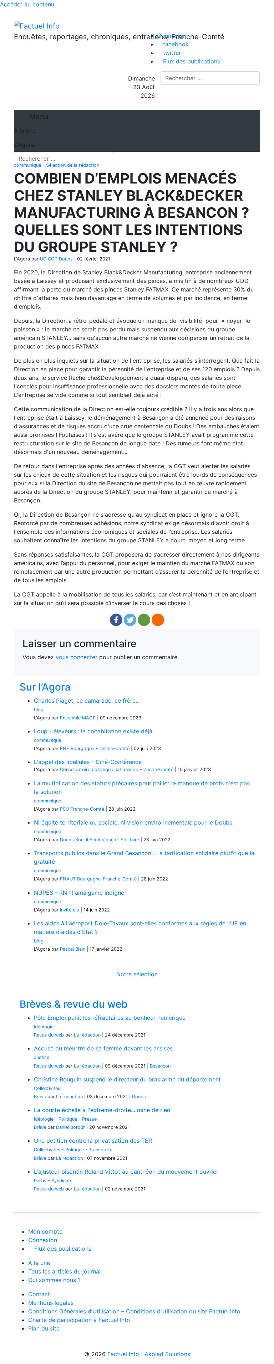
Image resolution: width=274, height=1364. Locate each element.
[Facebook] (116, 620)
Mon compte (45, 1231)
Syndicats (61, 1180)
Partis (40, 1180)
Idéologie (44, 1026)
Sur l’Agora (45, 687)
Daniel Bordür (70, 1127)
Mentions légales (50, 1302)
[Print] (158, 620)
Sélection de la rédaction (72, 165)
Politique (68, 1119)
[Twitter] (130, 620)
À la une (39, 1262)
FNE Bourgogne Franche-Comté (95, 748)
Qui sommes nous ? (54, 1279)
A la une (25, 130)
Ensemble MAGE (78, 717)
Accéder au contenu (27, 4)
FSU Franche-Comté (82, 809)
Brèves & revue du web (74, 1004)
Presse (89, 1119)
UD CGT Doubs (56, 259)
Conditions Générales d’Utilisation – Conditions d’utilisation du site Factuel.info (134, 1311)
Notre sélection (137, 974)
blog (39, 709)
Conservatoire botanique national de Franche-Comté (116, 769)
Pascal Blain (72, 949)
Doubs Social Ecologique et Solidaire (99, 839)
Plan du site (44, 1328)
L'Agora (24, 144)
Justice (41, 1057)
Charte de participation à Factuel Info (79, 1319)
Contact (39, 1294)
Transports (100, 1149)
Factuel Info (123, 1354)
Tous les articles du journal (64, 1271)
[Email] (144, 620)
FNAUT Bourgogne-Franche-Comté (98, 879)
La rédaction (87, 1035)
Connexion (171, 35)
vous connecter (76, 657)
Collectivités (47, 1088)
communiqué (27, 165)
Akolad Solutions (167, 1354)
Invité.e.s (69, 910)
